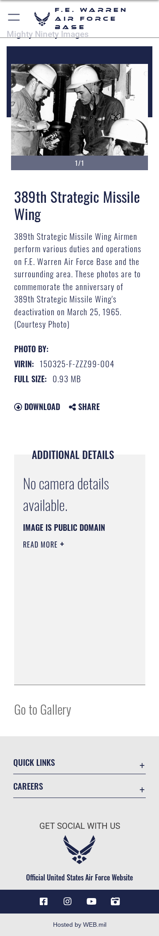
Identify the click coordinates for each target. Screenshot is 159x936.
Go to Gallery (42, 708)
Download (41, 406)
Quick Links (34, 762)
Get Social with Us (79, 826)
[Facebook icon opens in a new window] (43, 901)
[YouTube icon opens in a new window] (91, 901)
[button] (14, 18)
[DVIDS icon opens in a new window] (115, 901)
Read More (41, 544)
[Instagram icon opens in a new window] (67, 901)
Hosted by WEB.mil (79, 924)
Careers (28, 785)
